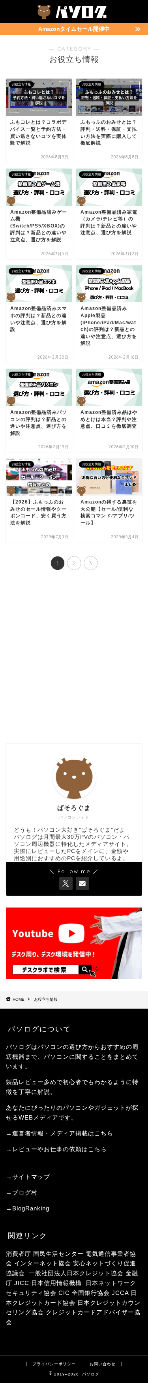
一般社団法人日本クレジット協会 (76, 1273)
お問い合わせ (103, 1364)
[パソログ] (74, 15)
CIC (64, 1292)
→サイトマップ (28, 1176)
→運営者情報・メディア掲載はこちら (59, 1133)
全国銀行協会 (92, 1292)
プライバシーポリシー (54, 1364)
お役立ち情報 (46, 999)
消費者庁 (18, 1253)
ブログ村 (24, 1192)
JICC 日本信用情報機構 (48, 1283)
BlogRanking (30, 1208)
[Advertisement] (74, 658)
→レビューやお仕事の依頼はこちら (56, 1149)
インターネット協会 (42, 1263)
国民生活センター (58, 1253)
